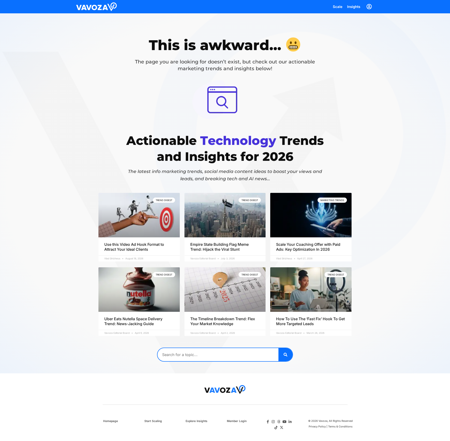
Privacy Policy (317, 426)
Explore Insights (196, 421)
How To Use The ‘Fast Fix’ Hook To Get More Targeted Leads (310, 321)
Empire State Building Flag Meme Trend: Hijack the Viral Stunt (219, 247)
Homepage (110, 421)
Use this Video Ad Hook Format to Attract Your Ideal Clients (134, 247)
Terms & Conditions (340, 426)
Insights (353, 6)
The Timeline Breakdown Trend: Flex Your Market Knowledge (222, 321)
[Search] (285, 354)
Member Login (237, 421)
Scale (337, 6)
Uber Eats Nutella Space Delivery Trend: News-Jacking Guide (133, 321)
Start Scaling (153, 421)
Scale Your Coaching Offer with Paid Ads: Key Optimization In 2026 (308, 247)
